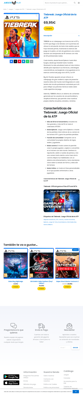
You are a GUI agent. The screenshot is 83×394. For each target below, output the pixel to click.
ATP (57, 219)
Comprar (49, 28)
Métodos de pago (30, 384)
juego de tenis (53, 222)
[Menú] (79, 3)
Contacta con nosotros (48, 380)
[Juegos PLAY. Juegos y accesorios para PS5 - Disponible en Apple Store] (11, 382)
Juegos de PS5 (19, 9)
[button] (36, 15)
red (75, 222)
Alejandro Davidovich (49, 219)
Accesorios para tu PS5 (70, 382)
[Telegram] (23, 61)
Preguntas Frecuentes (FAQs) (31, 377)
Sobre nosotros (49, 376)
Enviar (75, 348)
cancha (61, 219)
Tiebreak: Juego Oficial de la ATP (60, 16)
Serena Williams (48, 224)
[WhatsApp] (27, 61)
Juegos (11, 9)
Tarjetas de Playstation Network (70, 388)
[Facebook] (11, 61)
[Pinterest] (19, 61)
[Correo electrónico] (31, 61)
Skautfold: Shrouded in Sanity (29, 281)
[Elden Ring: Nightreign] (55, 278)
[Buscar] (74, 2)
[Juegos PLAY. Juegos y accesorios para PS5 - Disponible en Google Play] (11, 376)
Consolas (67, 378)
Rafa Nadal (70, 222)
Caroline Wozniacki (69, 219)
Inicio (4, 9)
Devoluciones (28, 387)
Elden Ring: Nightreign (55, 281)
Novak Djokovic (62, 222)
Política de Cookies (50, 384)
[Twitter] (15, 61)
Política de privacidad (51, 387)
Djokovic (46, 222)
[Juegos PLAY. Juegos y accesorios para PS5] (12, 3)
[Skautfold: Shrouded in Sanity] (29, 278)
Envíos (26, 381)
